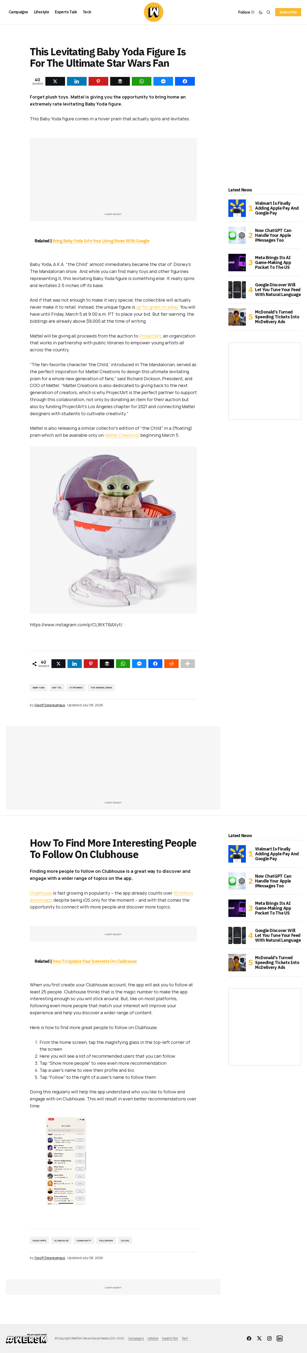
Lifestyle (153, 1338)
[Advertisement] (113, 178)
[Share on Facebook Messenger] (139, 663)
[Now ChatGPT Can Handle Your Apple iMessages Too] (237, 235)
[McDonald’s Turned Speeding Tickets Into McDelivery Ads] (237, 317)
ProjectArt (150, 336)
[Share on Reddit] (171, 663)
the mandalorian (101, 687)
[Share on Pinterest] (91, 663)
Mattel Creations (122, 435)
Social (125, 1240)
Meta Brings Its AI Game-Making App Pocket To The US (273, 262)
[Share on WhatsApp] (123, 663)
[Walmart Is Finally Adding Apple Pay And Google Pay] (237, 208)
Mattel (57, 687)
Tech (185, 1338)
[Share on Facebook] (155, 663)
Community (83, 1240)
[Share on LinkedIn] (74, 663)
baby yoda (39, 687)
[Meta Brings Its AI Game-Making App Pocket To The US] (237, 262)
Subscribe (288, 12)
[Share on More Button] (188, 663)
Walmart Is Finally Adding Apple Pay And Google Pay (277, 208)
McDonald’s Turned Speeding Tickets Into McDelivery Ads (277, 316)
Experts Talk (170, 1338)
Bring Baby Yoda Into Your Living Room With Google (100, 241)
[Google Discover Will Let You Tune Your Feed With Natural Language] (237, 289)
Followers (106, 1240)
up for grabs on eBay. (157, 307)
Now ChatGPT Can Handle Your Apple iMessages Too (273, 235)
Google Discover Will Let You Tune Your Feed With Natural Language (278, 289)
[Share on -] (55, 81)
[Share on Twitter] (58, 663)
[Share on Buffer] (107, 663)
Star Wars (76, 687)
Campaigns (136, 1338)
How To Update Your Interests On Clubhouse (94, 961)
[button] (261, 12)
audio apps (39, 1240)
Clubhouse (41, 893)
